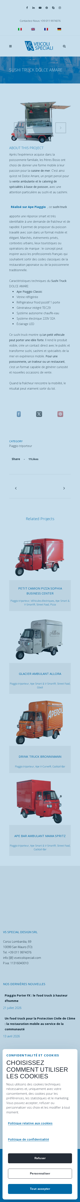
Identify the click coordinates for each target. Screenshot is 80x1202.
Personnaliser (40, 1173)
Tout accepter (40, 1188)
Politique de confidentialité (28, 1139)
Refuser (40, 1158)
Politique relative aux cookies (30, 1123)
